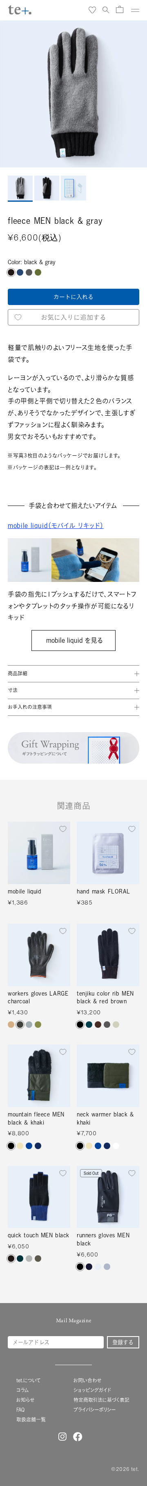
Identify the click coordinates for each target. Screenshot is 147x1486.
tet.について (28, 1380)
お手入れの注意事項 (30, 707)
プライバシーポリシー (95, 1410)
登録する (123, 1342)
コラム (22, 1390)
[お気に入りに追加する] (63, 829)
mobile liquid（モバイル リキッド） (55, 525)
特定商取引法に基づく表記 (101, 1400)
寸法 (13, 690)
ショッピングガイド (92, 1390)
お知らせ (25, 1400)
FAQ (20, 1410)
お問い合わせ (87, 1380)
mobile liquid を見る (73, 640)
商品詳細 (17, 674)
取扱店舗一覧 (31, 1420)
